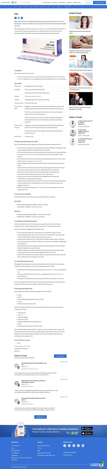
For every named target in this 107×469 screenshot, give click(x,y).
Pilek (18, 343)
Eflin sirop (20, 79)
